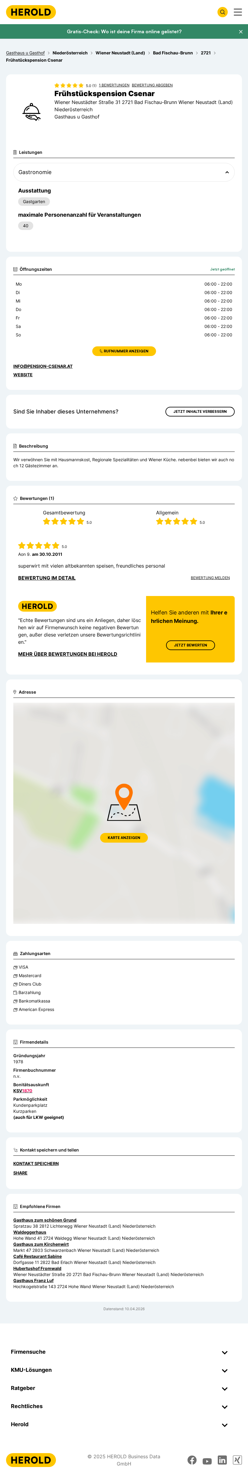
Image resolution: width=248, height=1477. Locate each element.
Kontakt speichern (36, 1163)
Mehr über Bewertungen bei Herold (67, 654)
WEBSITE (23, 374)
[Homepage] (31, 12)
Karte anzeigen (124, 837)
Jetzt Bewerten (190, 645)
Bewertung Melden (210, 577)
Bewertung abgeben (152, 85)
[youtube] (207, 1460)
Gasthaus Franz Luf (33, 1280)
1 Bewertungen (114, 85)
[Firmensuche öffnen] (222, 12)
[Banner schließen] (240, 31)
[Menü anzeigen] (238, 12)
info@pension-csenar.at (43, 366)
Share (20, 1172)
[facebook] (192, 1460)
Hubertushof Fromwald (37, 1268)
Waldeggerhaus (29, 1232)
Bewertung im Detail (47, 578)
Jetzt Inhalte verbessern (200, 411)
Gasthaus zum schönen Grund (45, 1220)
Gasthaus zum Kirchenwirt (41, 1244)
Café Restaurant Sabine (37, 1256)
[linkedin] (222, 1460)
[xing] (237, 1460)
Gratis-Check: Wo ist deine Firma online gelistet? (124, 31)
